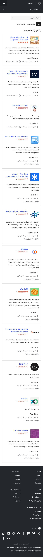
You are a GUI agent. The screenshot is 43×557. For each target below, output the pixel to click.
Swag (17, 501)
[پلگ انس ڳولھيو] (13, 18)
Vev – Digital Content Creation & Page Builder (17, 72)
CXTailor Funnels (21, 430)
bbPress (36, 515)
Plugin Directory (35, 9)
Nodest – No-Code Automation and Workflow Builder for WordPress (16, 175)
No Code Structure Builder (16, 136)
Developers (36, 497)
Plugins (17, 479)
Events (17, 493)
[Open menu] (3, 3)
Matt (38, 511)
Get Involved (15, 490)
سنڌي (34, 528)
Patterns (17, 483)
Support (38, 493)
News (39, 475)
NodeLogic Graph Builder (17, 211)
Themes (17, 475)
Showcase (16, 472)
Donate (16, 497)
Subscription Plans (20, 105)
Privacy (38, 483)
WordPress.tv (34, 501)
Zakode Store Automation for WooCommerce (16, 330)
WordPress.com (34, 508)
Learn (39, 490)
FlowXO (24, 399)
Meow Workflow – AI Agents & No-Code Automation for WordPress (16, 38)
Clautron (24, 249)
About (38, 472)
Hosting (38, 479)
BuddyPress (35, 519)
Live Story (23, 364)
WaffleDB (24, 289)
